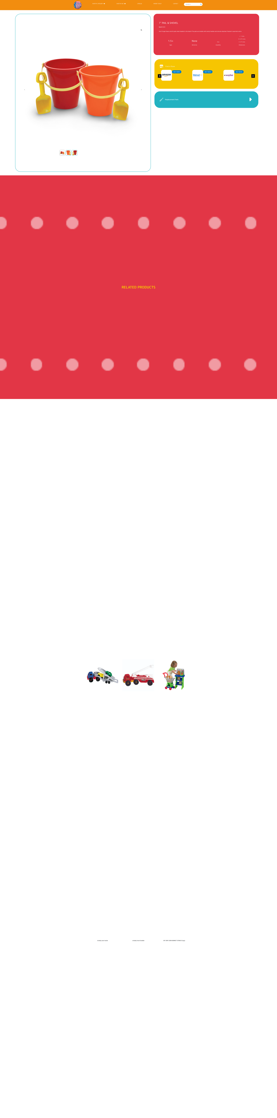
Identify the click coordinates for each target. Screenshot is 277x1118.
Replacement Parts (171, 99)
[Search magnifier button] (201, 4)
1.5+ (170, 40)
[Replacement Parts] (161, 99)
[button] (141, 30)
